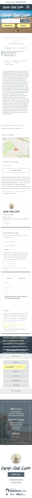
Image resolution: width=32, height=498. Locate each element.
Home (3, 191)
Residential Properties (16, 422)
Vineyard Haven (16, 380)
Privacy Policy (22, 259)
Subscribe (9, 264)
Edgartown (18, 191)
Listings (8, 191)
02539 (23, 191)
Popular (17, 391)
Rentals (24, 26)
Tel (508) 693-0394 (16, 480)
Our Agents (6, 223)
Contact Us (6, 221)
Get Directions (16, 170)
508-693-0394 (7, 217)
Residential (8, 26)
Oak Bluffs (16, 376)
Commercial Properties (16, 425)
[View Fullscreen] (4, 146)
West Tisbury (16, 385)
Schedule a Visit (22, 278)
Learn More (12, 367)
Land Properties (16, 427)
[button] (25, 21)
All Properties (16, 429)
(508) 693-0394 (21, 2)
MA (12, 191)
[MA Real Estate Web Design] (16, 490)
